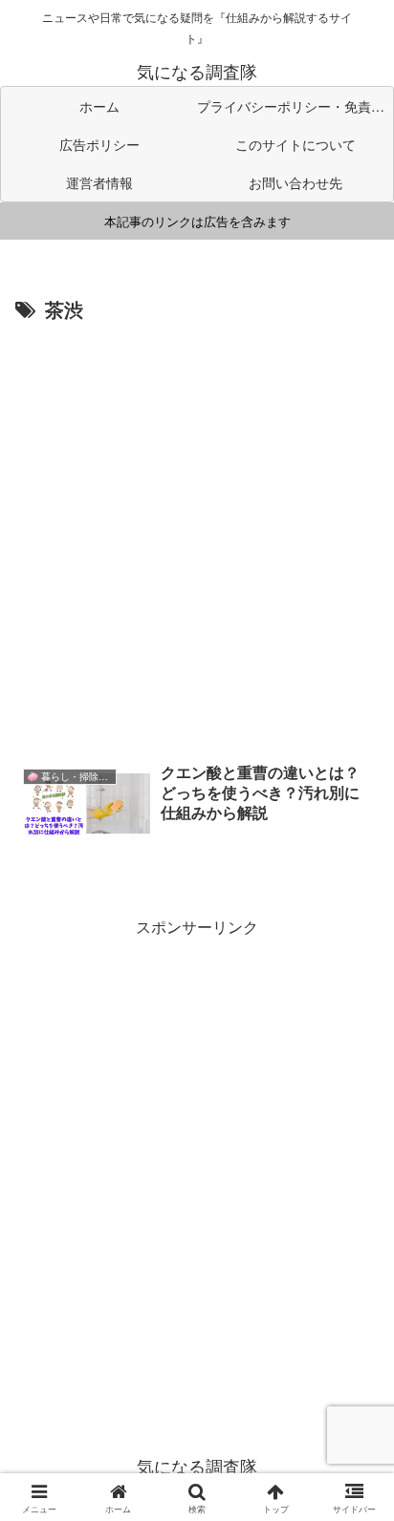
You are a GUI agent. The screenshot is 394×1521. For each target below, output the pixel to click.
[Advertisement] (197, 533)
